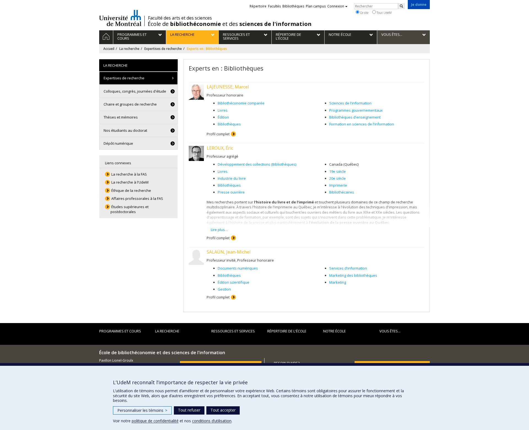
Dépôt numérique (118, 143)
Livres (223, 110)
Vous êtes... (389, 331)
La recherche (129, 48)
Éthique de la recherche (131, 190)
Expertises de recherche (163, 48)
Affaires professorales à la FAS (137, 198)
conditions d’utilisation (211, 420)
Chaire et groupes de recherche (130, 104)
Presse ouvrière (231, 192)
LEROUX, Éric (220, 148)
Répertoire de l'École (286, 331)
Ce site (363, 12)
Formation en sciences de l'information (361, 124)
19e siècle (337, 171)
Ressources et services (233, 331)
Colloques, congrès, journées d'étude (135, 91)
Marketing (337, 282)
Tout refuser (189, 410)
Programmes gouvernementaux (356, 110)
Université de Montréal (120, 18)
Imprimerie (338, 185)
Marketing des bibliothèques (353, 275)
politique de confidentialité (155, 420)
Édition (223, 117)
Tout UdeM (384, 12)
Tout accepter (223, 410)
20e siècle (337, 178)
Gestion (224, 289)
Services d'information (348, 268)
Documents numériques (238, 268)
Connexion (335, 6)
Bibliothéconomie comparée (241, 103)
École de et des (230, 24)
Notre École (334, 331)
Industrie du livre (232, 178)
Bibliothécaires (341, 192)
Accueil (108, 48)
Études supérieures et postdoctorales (129, 209)
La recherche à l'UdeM (130, 182)
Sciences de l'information (350, 103)
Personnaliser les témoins (142, 410)
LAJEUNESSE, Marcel (228, 87)
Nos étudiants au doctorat (125, 130)
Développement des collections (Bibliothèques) (257, 164)
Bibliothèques (229, 124)
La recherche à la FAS (129, 174)
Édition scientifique (233, 282)
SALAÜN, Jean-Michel (228, 252)
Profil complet (218, 133)
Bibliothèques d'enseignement (354, 117)
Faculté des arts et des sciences (180, 18)
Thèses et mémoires (121, 117)
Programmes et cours (120, 331)
